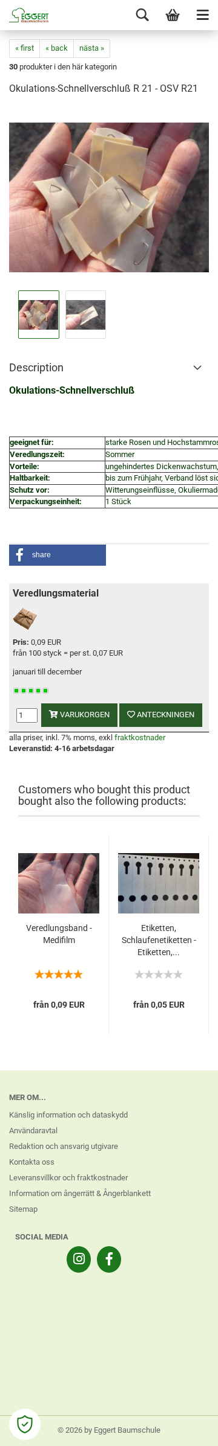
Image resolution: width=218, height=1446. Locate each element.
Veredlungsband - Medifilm (59, 934)
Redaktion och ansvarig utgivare (63, 1146)
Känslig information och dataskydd (68, 1114)
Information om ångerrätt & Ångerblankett (80, 1193)
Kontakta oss (31, 1161)
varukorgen (84, 714)
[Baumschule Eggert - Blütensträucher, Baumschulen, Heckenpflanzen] (24, 15)
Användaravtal (33, 1130)
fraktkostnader (139, 737)
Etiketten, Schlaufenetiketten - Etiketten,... (159, 940)
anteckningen (164, 714)
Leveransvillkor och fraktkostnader (68, 1177)
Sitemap (23, 1209)
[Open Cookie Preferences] (25, 1424)
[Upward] (185, 1428)
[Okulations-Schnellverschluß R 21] (109, 196)
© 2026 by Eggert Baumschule (109, 1430)
